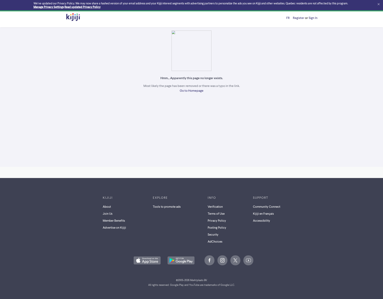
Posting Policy (217, 227)
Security (213, 234)
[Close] (378, 4)
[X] (235, 260)
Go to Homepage (191, 90)
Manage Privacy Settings (49, 7)
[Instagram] (222, 260)
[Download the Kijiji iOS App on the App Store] (147, 261)
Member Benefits (114, 220)
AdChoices (215, 241)
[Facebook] (209, 260)
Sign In (313, 18)
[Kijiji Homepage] (73, 17)
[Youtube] (248, 260)
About (107, 206)
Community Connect (266, 206)
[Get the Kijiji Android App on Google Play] (181, 261)
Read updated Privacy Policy (82, 7)
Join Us (108, 213)
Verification (215, 206)
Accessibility (261, 220)
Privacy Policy (217, 220)
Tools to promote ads (167, 206)
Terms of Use (216, 213)
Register (298, 18)
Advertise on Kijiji (114, 227)
